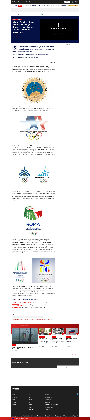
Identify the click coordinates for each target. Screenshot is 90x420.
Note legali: (47, 394)
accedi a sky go (72, 394)
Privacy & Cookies (38, 415)
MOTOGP (57, 5)
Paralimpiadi (49, 9)
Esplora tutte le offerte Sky (24, 1)
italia (41, 316)
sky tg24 (14, 399)
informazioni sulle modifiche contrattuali (48, 415)
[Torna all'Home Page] (18, 6)
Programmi (31, 409)
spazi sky (31, 407)
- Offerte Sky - (16, 307)
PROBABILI (46, 5)
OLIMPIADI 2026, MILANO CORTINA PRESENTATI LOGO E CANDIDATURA (30, 54)
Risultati (39, 9)
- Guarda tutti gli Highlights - (19, 305)
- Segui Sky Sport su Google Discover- (22, 302)
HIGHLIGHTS (40, 5)
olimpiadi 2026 (18, 319)
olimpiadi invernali (31, 316)
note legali (47, 402)
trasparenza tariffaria (61, 415)
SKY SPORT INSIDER (72, 5)
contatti (71, 415)
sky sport (14, 397)
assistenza (67, 415)
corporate (47, 409)
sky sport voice (18, 316)
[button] (42, 418)
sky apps (31, 399)
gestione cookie (48, 397)
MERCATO (52, 5)
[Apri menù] (13, 6)
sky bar (30, 404)
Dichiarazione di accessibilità (51, 404)
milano (50, 319)
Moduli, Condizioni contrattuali (28, 415)
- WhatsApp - (15, 304)
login (76, 1)
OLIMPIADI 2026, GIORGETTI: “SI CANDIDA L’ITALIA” (25, 57)
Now (30, 402)
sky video (14, 402)
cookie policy (48, 399)
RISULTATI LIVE (33, 5)
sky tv (30, 397)
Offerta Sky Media (49, 407)
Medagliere (26, 9)
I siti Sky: (13, 394)
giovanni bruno (29, 319)
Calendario (33, 9)
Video (44, 9)
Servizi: (30, 394)
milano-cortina (41, 319)
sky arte (14, 404)
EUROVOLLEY (64, 5)
